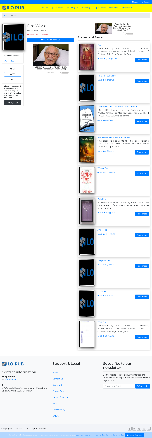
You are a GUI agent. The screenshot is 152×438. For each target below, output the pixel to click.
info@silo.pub (10, 379)
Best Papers (73, 8)
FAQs (54, 403)
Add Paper (88, 8)
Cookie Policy (58, 410)
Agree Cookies (135, 435)
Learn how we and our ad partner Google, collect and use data (100, 435)
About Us (114, 8)
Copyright (57, 385)
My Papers (102, 8)
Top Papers (58, 8)
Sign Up (14, 102)
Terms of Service (60, 397)
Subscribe (144, 386)
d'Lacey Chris (9, 61)
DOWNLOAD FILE (51, 40)
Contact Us (128, 8)
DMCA (55, 416)
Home (45, 8)
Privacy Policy (59, 391)
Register (147, 2)
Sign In (135, 2)
